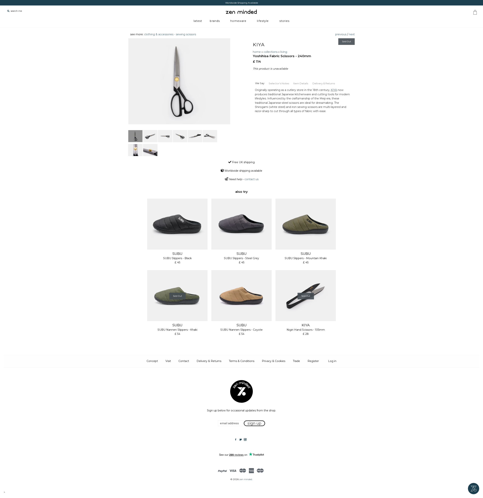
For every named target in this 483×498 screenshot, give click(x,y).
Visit (168, 361)
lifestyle (263, 21)
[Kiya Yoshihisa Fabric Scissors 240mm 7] (135, 150)
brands (215, 21)
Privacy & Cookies (273, 361)
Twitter (240, 439)
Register (313, 361)
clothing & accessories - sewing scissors (170, 34)
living (283, 52)
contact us (251, 179)
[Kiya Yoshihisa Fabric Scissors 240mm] (135, 136)
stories (284, 21)
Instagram (245, 439)
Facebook (236, 439)
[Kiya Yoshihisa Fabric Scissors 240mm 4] (180, 136)
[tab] (259, 83)
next (352, 34)
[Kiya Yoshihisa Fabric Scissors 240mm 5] (195, 136)
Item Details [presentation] (300, 83)
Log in (332, 361)
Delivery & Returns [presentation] (323, 83)
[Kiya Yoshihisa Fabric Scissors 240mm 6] (210, 136)
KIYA (259, 44)
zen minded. (246, 479)
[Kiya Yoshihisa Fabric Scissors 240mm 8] (150, 150)
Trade (296, 361)
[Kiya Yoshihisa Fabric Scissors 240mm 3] (165, 136)
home (257, 52)
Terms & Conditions (241, 361)
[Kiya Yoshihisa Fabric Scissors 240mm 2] (150, 136)
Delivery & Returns (209, 361)
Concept (152, 361)
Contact (183, 361)
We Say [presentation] (259, 83)
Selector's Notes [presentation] (279, 83)
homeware (238, 21)
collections (271, 52)
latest (198, 21)
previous (340, 34)
